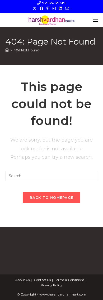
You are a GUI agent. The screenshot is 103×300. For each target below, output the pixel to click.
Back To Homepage (52, 197)
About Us (22, 280)
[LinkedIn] (60, 8)
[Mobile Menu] (95, 20)
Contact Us (42, 280)
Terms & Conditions (69, 280)
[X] (35, 8)
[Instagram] (54, 8)
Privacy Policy (51, 285)
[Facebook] (41, 8)
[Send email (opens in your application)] (67, 8)
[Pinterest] (48, 8)
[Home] (7, 50)
